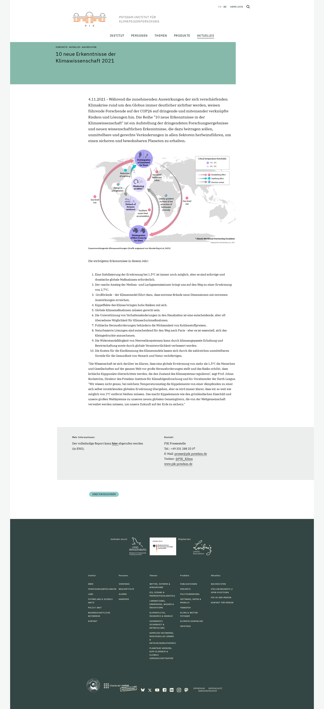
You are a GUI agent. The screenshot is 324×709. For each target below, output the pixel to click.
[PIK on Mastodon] (186, 689)
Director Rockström (104, 494)
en (219, 6)
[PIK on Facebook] (165, 689)
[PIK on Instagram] (179, 689)
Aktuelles (74, 47)
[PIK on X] (150, 689)
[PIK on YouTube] (157, 689)
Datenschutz (215, 688)
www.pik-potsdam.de (178, 464)
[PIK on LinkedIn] (172, 689)
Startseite (61, 47)
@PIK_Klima (184, 459)
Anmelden (236, 6)
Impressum (199, 688)
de (225, 6)
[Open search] (248, 6)
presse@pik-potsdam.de (190, 454)
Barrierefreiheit (207, 691)
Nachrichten (89, 47)
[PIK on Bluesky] (143, 689)
